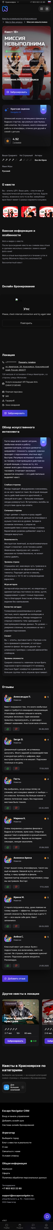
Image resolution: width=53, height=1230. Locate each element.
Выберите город (10, 1138)
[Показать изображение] (10, 212)
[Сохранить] (28, 1003)
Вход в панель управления (15, 1116)
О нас (5, 1147)
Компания (7, 1169)
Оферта (6, 1173)
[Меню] (44, 8)
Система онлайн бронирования (18, 1125)
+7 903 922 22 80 (37, 2)
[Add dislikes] (16, 729)
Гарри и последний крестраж (18, 1019)
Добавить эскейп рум (13, 1120)
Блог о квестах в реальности (16, 1142)
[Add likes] (7, 729)
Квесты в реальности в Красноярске (19, 18)
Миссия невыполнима (37, 22)
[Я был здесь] (34, 1003)
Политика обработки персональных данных (24, 1177)
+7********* (10, 362)
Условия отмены (10, 1155)
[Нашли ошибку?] (47, 1216)
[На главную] (5, 9)
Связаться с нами (11, 1151)
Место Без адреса (13, 22)
